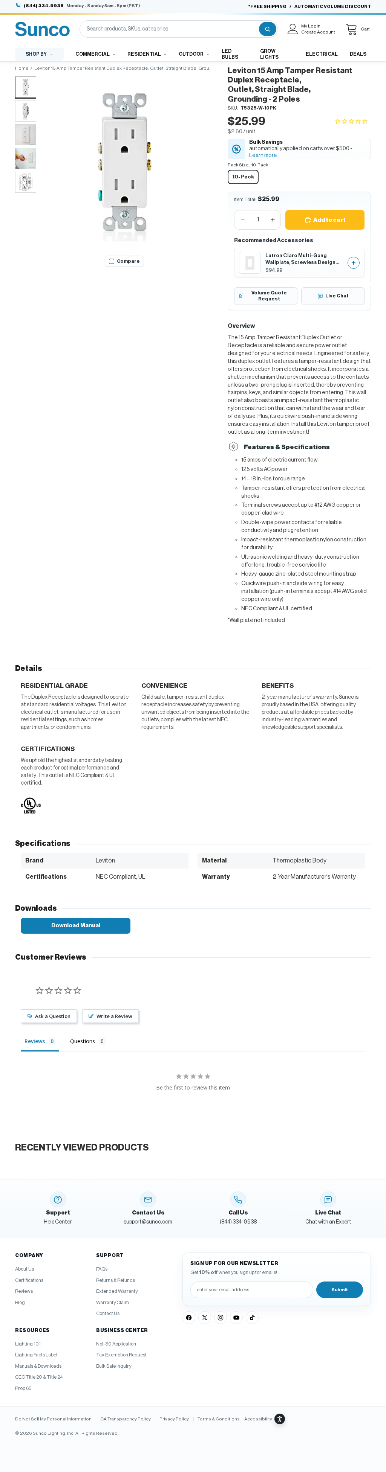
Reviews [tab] (35, 1041)
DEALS (358, 54)
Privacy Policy (174, 1419)
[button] (352, 121)
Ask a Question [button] (52, 1016)
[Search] (267, 29)
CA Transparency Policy (125, 1419)
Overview (241, 326)
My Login (310, 26)
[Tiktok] (252, 1317)
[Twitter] (204, 1317)
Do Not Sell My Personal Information (53, 1419)
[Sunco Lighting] (42, 29)
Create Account (318, 32)
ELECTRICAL (322, 54)
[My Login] (293, 29)
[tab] (25, 87)
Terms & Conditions (219, 1419)
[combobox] (169, 29)
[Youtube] (236, 1317)
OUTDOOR (191, 54)
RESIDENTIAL (144, 54)
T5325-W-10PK (258, 108)
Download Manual (75, 925)
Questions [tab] (82, 1041)
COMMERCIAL (92, 54)
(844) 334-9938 (44, 5)
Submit (339, 1290)
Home (22, 68)
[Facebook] (188, 1317)
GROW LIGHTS (269, 54)
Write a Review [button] (114, 1016)
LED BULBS (230, 54)
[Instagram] (220, 1317)
